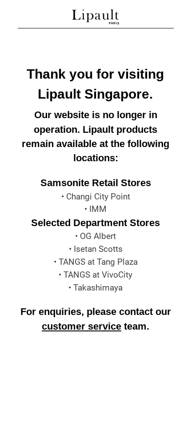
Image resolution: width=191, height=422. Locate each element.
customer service (81, 326)
